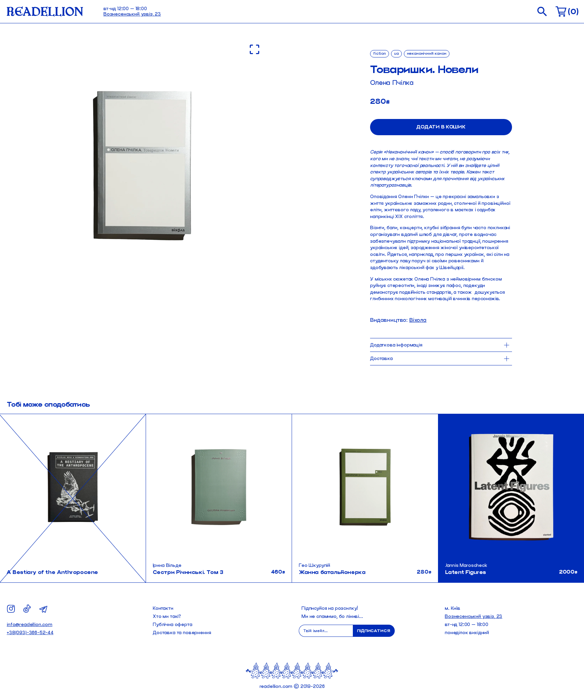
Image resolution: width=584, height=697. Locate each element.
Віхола (418, 320)
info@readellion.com (29, 624)
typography (563, 432)
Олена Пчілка (392, 82)
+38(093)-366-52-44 (30, 632)
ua (396, 53)
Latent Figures (465, 572)
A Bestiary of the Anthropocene (52, 572)
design (567, 423)
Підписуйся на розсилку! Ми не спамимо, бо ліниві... (332, 612)
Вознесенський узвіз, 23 (132, 14)
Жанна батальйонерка (332, 572)
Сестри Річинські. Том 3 (188, 572)
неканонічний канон (426, 53)
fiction (379, 53)
